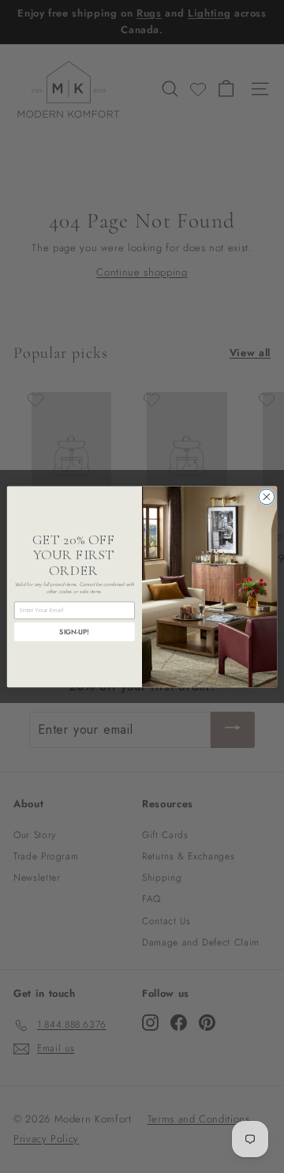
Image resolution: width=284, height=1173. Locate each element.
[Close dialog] (267, 497)
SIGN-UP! (74, 631)
